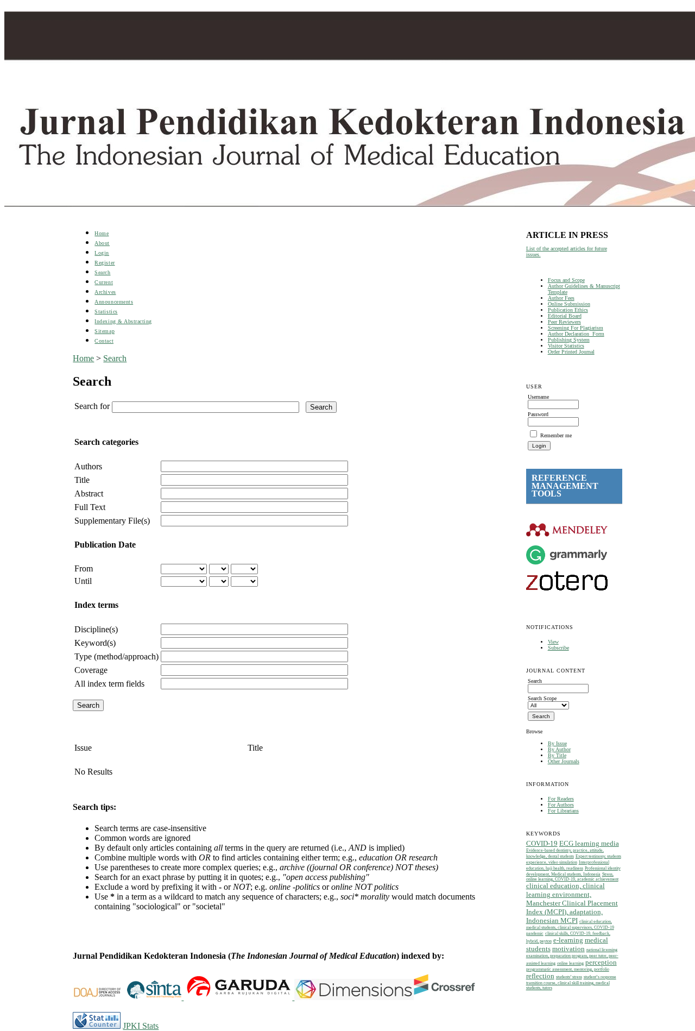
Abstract (88, 493)
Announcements (113, 302)
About (102, 243)
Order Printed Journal (571, 352)
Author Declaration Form (576, 334)
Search (102, 272)
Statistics (105, 312)
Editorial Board (565, 316)
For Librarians (563, 811)
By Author (559, 749)
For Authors (561, 805)
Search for (92, 406)
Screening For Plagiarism (575, 328)
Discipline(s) (96, 629)
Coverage (91, 670)
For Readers (561, 799)
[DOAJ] (100, 997)
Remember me (556, 435)
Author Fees (561, 298)
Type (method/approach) (116, 656)
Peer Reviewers (564, 322)
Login (101, 253)
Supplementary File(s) (112, 520)
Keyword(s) (95, 642)
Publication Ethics (568, 310)
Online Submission (569, 304)
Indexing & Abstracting (122, 321)
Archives (105, 292)
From (83, 568)
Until (83, 581)
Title (82, 480)
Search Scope (542, 698)
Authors (88, 466)
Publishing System (569, 340)
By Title (557, 755)
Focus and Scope (566, 280)
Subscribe (558, 648)
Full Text (89, 507)
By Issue (557, 743)
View (553, 642)
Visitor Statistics (566, 346)
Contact (103, 341)
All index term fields (109, 683)
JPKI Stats (141, 1025)
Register (104, 263)
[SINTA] (182, 997)
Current (103, 282)
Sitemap (104, 331)
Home (101, 233)
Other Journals (563, 761)
